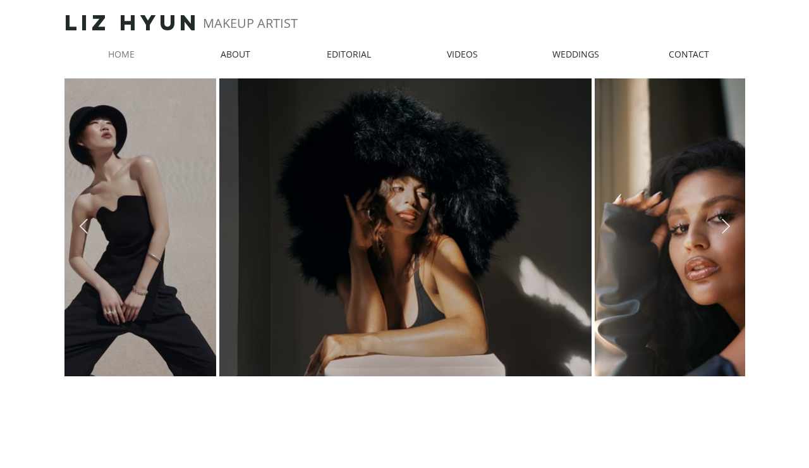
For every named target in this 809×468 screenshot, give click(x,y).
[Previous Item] (83, 227)
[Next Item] (726, 227)
